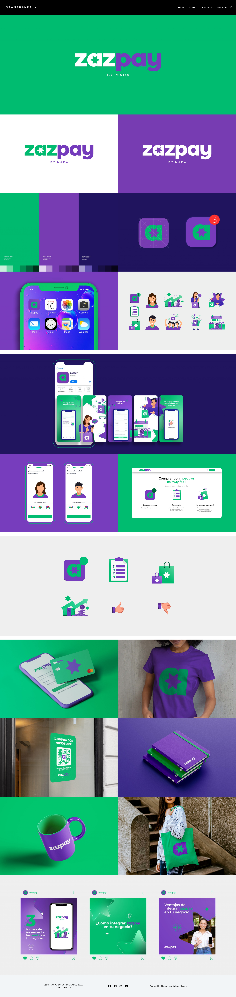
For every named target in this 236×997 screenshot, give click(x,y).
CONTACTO (222, 7)
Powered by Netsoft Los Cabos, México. (168, 986)
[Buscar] (231, 7)
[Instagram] (115, 986)
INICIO (181, 7)
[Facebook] (109, 986)
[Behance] (120, 986)
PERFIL (192, 7)
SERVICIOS (206, 7)
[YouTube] (126, 986)
